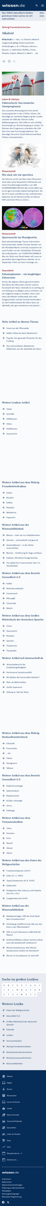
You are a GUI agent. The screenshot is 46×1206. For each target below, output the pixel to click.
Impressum (6, 1179)
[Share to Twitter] (14, 61)
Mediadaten (6, 1191)
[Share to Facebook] (9, 61)
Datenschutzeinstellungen (12, 1185)
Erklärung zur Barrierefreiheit (13, 1188)
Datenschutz (7, 1182)
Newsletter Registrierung (11, 1197)
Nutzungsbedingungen (10, 1194)
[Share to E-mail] (3, 61)
